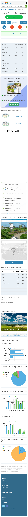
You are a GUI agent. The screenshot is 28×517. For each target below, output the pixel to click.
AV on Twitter (3, 506)
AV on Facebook (7, 506)
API (3, 499)
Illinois (7, 9)
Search (2, 9)
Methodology (5, 482)
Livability (21, 3)
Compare (14, 262)
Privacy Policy (5, 487)
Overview (3, 22)
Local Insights (5, 495)
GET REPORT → (14, 104)
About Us (4, 480)
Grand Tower (13, 9)
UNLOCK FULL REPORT (14, 17)
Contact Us (4, 490)
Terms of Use (5, 485)
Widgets (4, 497)
